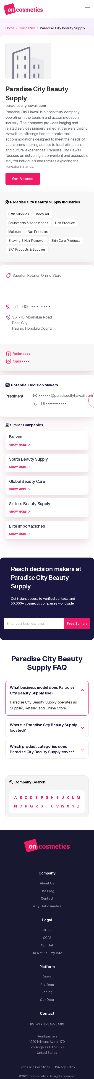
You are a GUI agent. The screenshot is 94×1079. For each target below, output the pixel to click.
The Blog (47, 891)
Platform (47, 984)
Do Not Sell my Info (47, 953)
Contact (47, 898)
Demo (47, 977)
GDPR (47, 930)
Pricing (47, 992)
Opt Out (47, 945)
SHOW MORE (17, 444)
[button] (87, 9)
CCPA (47, 938)
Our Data (47, 1000)
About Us (47, 883)
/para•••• (21, 361)
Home (9, 28)
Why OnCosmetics (47, 906)
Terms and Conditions (34, 1067)
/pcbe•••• (21, 353)
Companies (27, 28)
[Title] (23, 9)
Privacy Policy (65, 1067)
